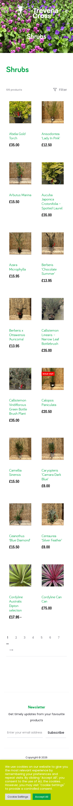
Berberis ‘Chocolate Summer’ (49, 269)
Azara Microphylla (17, 267)
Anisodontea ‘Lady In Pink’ (51, 136)
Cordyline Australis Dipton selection (16, 603)
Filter (62, 89)
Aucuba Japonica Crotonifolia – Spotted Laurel (52, 201)
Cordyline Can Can (52, 599)
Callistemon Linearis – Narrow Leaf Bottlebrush (50, 337)
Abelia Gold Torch (17, 136)
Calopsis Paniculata (49, 402)
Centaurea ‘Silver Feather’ (52, 538)
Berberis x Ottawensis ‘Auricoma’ (17, 334)
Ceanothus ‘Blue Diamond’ (19, 538)
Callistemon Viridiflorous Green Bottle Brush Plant (18, 407)
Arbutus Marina (20, 194)
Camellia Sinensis (15, 472)
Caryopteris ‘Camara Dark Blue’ (51, 474)
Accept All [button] (41, 797)
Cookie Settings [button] (18, 797)
